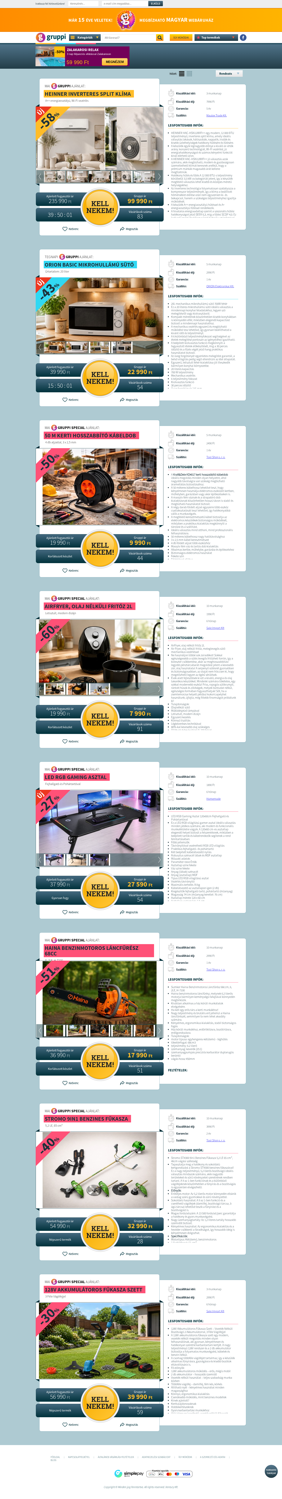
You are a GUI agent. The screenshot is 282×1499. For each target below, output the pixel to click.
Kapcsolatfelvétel (79, 1457)
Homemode (213, 799)
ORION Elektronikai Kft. (220, 286)
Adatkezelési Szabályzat (271, 1471)
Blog (53, 1460)
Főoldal (55, 1457)
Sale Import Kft (215, 628)
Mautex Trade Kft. (216, 115)
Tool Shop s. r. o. (215, 457)
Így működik (181, 37)
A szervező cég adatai (212, 1457)
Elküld (155, 3)
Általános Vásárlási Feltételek (116, 1457)
